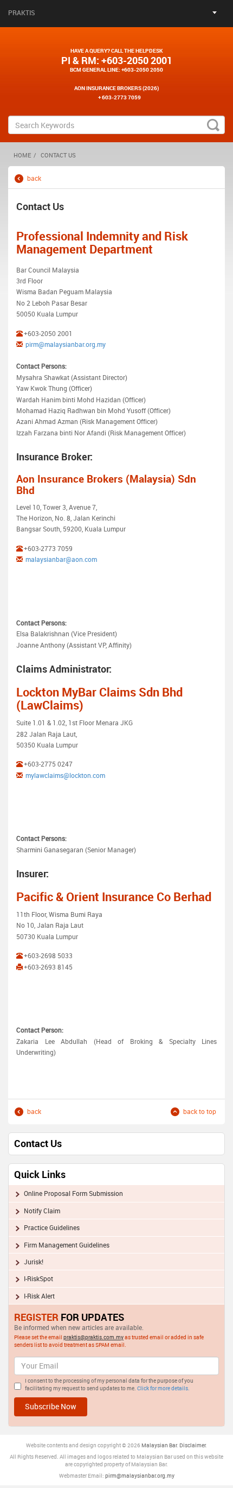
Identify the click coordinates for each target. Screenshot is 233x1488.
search (213, 125)
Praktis (21, 12)
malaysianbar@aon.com (61, 559)
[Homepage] (116, 33)
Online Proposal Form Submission (73, 1193)
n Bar (171, 1445)
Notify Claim (42, 1210)
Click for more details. (163, 1388)
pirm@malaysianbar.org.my (65, 344)
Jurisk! (33, 1261)
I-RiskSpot (38, 1278)
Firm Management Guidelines (66, 1244)
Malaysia (152, 1445)
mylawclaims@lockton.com (64, 775)
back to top (199, 1111)
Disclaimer (192, 1445)
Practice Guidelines (52, 1227)
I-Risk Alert (39, 1295)
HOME (22, 155)
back (34, 178)
